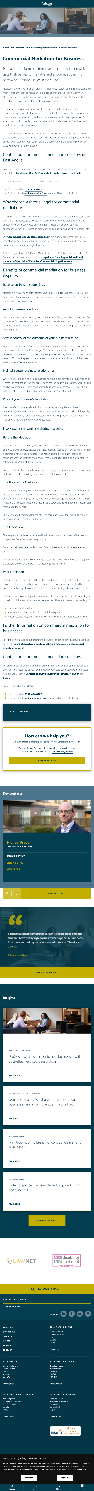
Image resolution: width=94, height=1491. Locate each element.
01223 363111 (55, 1416)
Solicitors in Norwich (62, 1361)
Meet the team (56, 893)
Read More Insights (47, 1220)
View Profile (14, 869)
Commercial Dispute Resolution (41, 48)
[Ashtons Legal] (47, 4)
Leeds (77, 173)
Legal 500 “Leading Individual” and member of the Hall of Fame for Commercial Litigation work (43, 259)
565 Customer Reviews (72, 1433)
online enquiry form (35, 193)
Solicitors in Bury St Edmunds (19, 1394)
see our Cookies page (30, 1469)
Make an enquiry (47, 760)
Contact (7, 1350)
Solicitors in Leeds (13, 1361)
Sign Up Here (13, 1306)
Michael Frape (18, 843)
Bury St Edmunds (39, 173)
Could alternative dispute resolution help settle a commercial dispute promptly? (43, 646)
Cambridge (22, 173)
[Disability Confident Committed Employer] (69, 1261)
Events (6, 1341)
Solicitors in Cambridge (62, 1394)
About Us (8, 1327)
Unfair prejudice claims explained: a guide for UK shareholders (44, 1187)
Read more (14, 1075)
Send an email (15, 863)
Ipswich (54, 173)
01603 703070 (56, 1383)
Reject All (65, 1477)
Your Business (17, 48)
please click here (79, 1469)
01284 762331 (8, 1416)
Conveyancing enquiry (62, 751)
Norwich (64, 173)
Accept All (29, 1477)
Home (6, 48)
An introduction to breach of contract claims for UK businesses (46, 1144)
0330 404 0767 (33, 189)
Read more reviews (47, 972)
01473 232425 (55, 1349)
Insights (7, 1336)
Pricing (7, 1345)
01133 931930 (8, 1383)
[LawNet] (24, 1261)
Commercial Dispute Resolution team (28, 237)
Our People (9, 1332)
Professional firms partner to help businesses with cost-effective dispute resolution (45, 1059)
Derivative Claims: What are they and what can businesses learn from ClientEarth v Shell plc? (43, 1102)
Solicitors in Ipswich (61, 1327)
